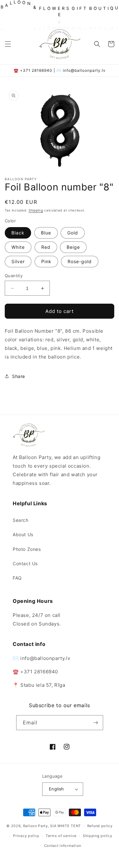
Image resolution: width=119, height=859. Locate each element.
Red (45, 247)
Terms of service (61, 835)
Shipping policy (97, 835)
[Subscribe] (96, 722)
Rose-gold (80, 261)
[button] (8, 44)
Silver (18, 261)
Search (21, 520)
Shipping (36, 210)
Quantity (14, 275)
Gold (72, 232)
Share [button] (18, 376)
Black (17, 232)
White (18, 247)
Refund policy (100, 826)
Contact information (62, 845)
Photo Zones (27, 549)
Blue (46, 232)
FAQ (17, 578)
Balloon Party (35, 826)
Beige (73, 247)
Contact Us (25, 563)
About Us (23, 534)
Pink (46, 261)
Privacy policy (26, 835)
